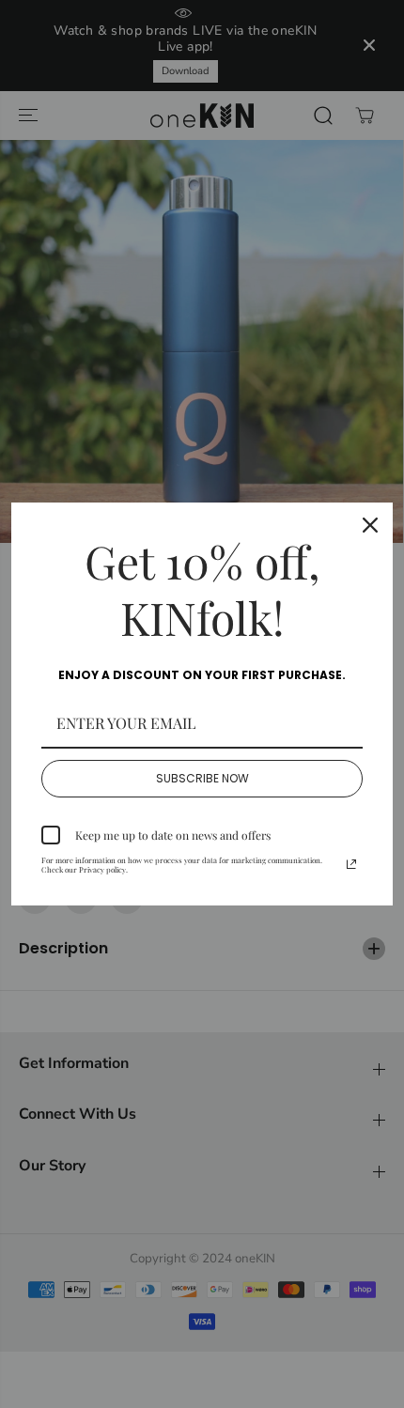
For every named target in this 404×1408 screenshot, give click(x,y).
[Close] (370, 525)
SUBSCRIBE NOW (202, 778)
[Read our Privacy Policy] (351, 864)
